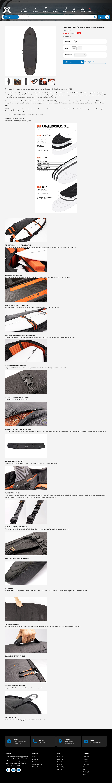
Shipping (35, 759)
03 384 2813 (25, 2)
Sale (84, 774)
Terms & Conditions (38, 764)
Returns (34, 762)
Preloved (86, 772)
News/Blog (60, 767)
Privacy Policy (36, 767)
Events (59, 764)
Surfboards (86, 757)
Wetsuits (86, 762)
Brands (85, 767)
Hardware (86, 759)
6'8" (74, 48)
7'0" (80, 48)
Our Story (60, 757)
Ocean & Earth (67, 30)
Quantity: (68, 55)
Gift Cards (60, 759)
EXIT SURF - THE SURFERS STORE (11, 2)
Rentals (59, 762)
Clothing (86, 764)
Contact (60, 769)
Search (34, 757)
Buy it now (91, 62)
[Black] (75, 41)
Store (84, 769)
